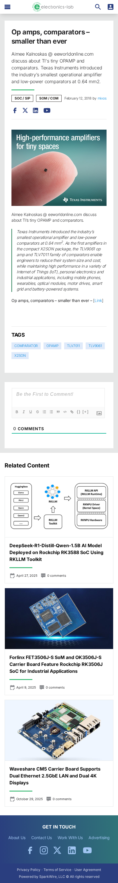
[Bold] (16, 411)
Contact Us (41, 837)
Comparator (26, 346)
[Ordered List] (44, 411)
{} (79, 412)
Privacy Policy (28, 870)
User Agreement (87, 870)
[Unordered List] (51, 411)
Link (98, 300)
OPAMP (52, 346)
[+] (85, 412)
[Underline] (30, 411)
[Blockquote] (58, 411)
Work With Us (70, 837)
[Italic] (23, 411)
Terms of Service (57, 870)
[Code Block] (65, 411)
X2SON (20, 355)
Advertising (99, 837)
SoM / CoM (48, 98)
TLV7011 (73, 346)
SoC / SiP (22, 98)
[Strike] (37, 411)
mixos (102, 98)
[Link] (71, 411)
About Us (16, 837)
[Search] (98, 7)
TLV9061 (95, 346)
